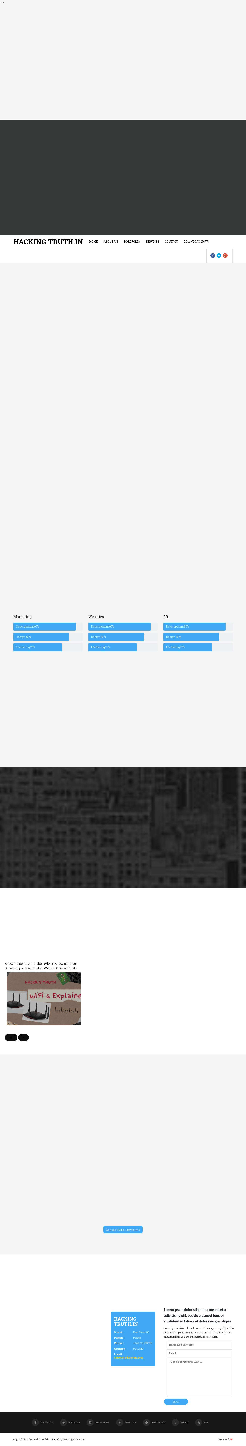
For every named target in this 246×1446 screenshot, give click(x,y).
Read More (44, 1022)
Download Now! (196, 241)
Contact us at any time (123, 1230)
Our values (123, 355)
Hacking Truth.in (48, 241)
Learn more (48, 382)
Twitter (74, 1422)
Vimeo (184, 1422)
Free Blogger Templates (74, 1439)
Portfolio (132, 241)
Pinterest (158, 1422)
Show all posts (66, 964)
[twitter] (219, 255)
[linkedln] (56, 519)
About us (111, 241)
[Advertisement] (115, 62)
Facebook (46, 1422)
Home (93, 241)
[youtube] (66, 519)
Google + (130, 1422)
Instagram (102, 1422)
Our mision (48, 355)
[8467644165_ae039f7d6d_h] (48, 483)
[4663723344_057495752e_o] (122, 486)
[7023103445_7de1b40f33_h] (196, 500)
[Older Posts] (23, 1037)
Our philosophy (198, 355)
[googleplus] (225, 255)
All (76, 950)
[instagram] (47, 519)
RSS (206, 1422)
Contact (171, 241)
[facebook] (212, 255)
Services (152, 241)
